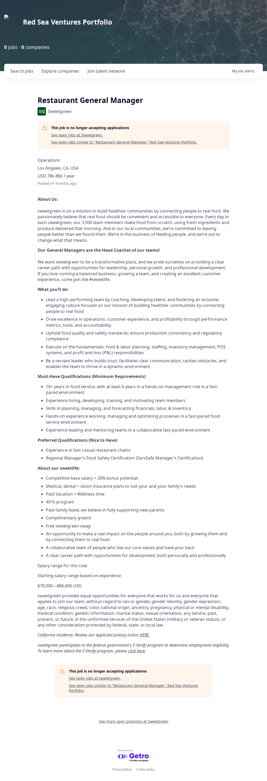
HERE (144, 635)
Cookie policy (145, 769)
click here (136, 651)
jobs (21, 71)
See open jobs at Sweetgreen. (77, 135)
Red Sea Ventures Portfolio (67, 22)
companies (60, 71)
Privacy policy (122, 769)
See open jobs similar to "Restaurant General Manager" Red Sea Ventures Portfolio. (124, 142)
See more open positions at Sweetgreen (133, 721)
